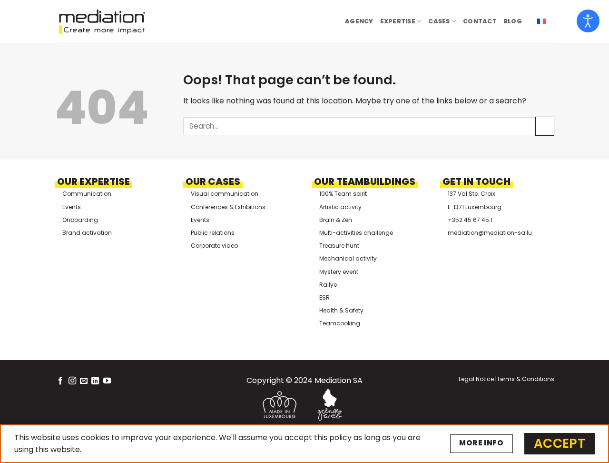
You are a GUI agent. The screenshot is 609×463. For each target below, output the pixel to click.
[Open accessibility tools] (588, 21)
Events (71, 207)
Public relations (213, 233)
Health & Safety (341, 310)
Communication (86, 194)
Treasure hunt (339, 246)
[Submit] (544, 126)
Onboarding (80, 220)
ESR (324, 297)
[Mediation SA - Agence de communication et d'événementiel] (102, 22)
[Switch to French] (541, 22)
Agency (359, 21)
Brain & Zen (335, 220)
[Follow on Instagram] (72, 381)
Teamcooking (339, 323)
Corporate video (214, 246)
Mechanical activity (348, 258)
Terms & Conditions (525, 379)
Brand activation (87, 233)
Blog (512, 21)
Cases (439, 21)
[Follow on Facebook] (60, 381)
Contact (480, 21)
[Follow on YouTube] (107, 381)
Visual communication (224, 194)
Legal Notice (476, 379)
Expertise (397, 21)
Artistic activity (340, 207)
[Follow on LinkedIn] (95, 381)
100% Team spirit (343, 194)
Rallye (328, 285)
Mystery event (338, 272)
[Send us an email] (84, 381)
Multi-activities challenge (356, 233)
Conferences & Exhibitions (228, 207)
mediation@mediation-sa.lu (490, 233)
